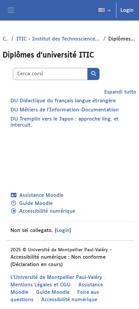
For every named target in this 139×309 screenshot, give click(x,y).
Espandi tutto (120, 92)
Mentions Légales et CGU (40, 284)
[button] (104, 10)
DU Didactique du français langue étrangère (63, 100)
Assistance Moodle (41, 195)
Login (127, 10)
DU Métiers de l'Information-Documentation (64, 109)
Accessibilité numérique (47, 211)
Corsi (5, 39)
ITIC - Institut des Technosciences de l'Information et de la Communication (58, 39)
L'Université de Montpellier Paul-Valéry (56, 277)
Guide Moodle (36, 203)
